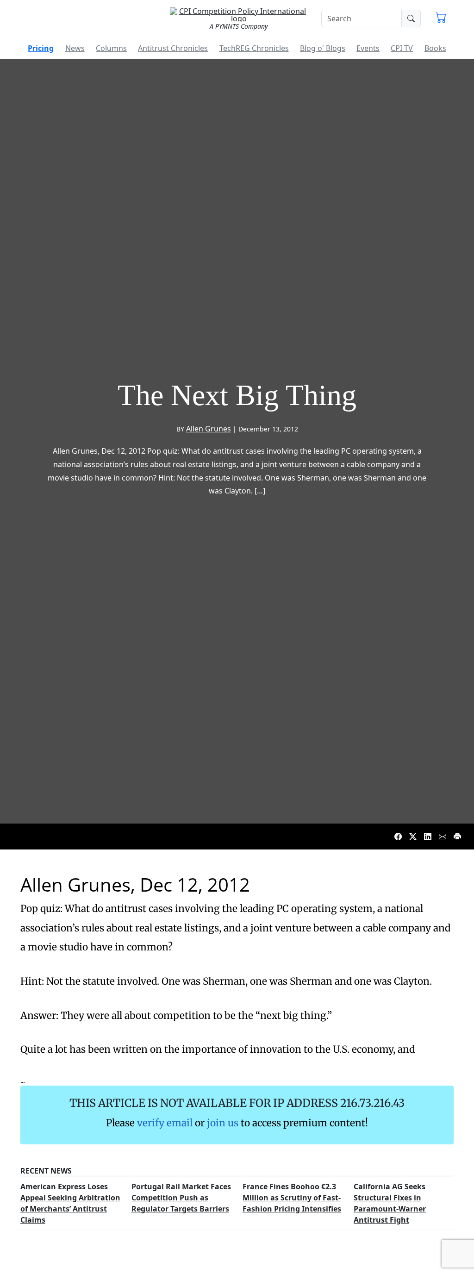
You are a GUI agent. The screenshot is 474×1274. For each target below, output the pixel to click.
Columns (111, 48)
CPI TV (402, 48)
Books (435, 48)
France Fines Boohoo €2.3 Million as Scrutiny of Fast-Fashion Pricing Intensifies (292, 1197)
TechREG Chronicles (254, 48)
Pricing (41, 48)
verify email (165, 1123)
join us (222, 1123)
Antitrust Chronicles (173, 48)
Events (368, 48)
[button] (441, 18)
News (75, 48)
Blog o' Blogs (322, 48)
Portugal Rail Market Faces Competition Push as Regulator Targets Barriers (181, 1197)
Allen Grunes (208, 429)
